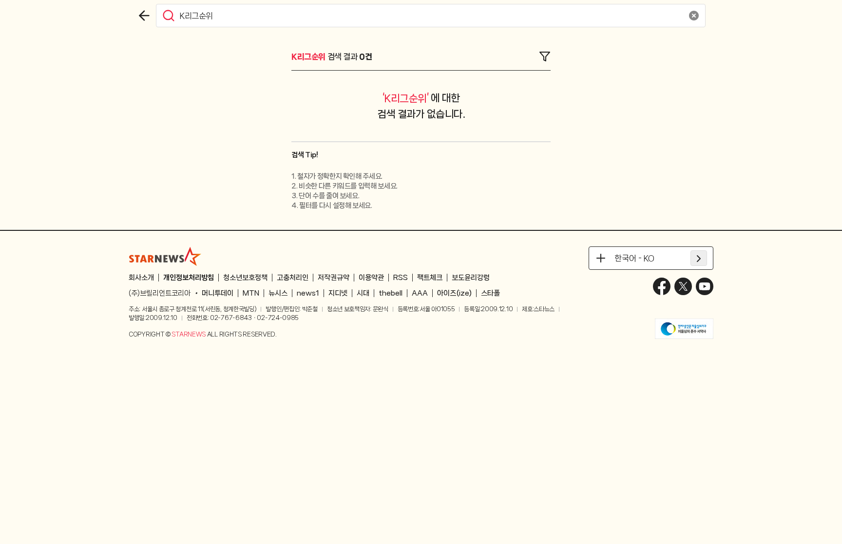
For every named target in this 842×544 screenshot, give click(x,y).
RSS (400, 277)
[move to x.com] (683, 286)
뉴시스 (277, 293)
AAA (420, 293)
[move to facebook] (661, 286)
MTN (251, 293)
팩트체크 (429, 277)
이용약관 (371, 277)
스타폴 (490, 293)
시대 (363, 293)
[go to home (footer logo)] (165, 256)
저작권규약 (333, 277)
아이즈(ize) (454, 293)
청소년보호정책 (245, 277)
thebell (390, 293)
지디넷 (337, 293)
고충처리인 (292, 277)
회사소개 (141, 277)
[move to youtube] (704, 286)
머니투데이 (217, 293)
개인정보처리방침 (188, 277)
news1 (308, 293)
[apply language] (698, 258)
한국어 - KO (634, 258)
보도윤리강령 (471, 277)
